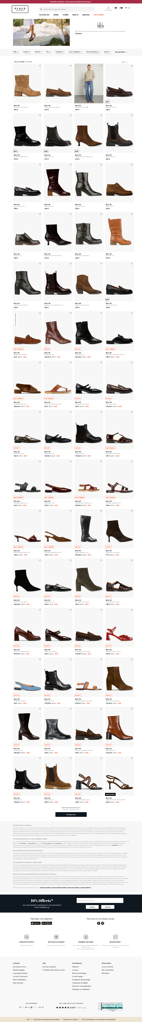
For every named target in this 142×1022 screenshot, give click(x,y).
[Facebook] (98, 923)
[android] (46, 923)
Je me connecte (107, 967)
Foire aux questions (49, 967)
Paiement (75, 967)
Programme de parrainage (81, 980)
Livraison (75, 970)
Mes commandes (108, 970)
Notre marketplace (19, 980)
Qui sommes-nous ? (20, 967)
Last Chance (99, 15)
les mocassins (47, 843)
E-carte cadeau (77, 976)
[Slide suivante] (40, 83)
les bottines (31, 843)
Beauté (75, 15)
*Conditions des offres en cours (54, 970)
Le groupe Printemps (20, 973)
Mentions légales (19, 970)
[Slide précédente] (14, 83)
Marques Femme (28, 20)
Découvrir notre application (81, 986)
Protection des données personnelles (46, 1019)
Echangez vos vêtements (81, 989)
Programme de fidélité (80, 983)
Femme (56, 15)
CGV (28, 1019)
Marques (86, 15)
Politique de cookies (70, 1019)
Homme (65, 15)
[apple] (36, 923)
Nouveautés (44, 15)
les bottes (23, 843)
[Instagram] (102, 923)
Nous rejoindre (18, 983)
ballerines (115, 845)
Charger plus (71, 814)
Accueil (16, 20)
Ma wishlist (105, 973)
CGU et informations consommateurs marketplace (98, 1019)
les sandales (57, 843)
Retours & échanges (79, 973)
